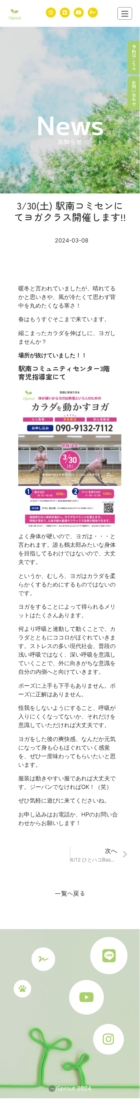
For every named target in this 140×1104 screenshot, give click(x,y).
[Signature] (93, 13)
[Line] (65, 13)
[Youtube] (79, 13)
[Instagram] (51, 13)
